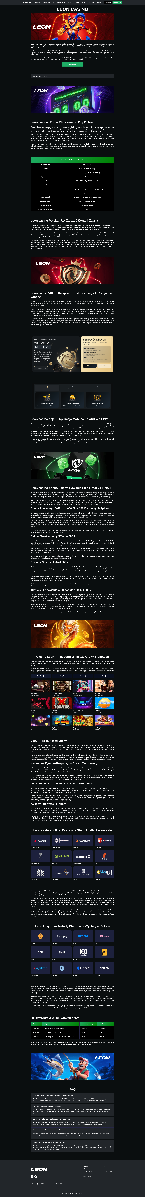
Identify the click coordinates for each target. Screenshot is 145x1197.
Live (61, 676)
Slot (103, 676)
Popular (39, 676)
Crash (82, 676)
